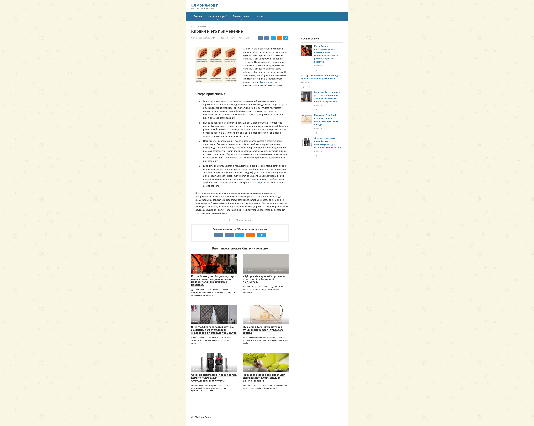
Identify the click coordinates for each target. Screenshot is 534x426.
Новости (258, 16)
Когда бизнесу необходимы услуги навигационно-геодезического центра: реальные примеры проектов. (213, 281)
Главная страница (198, 26)
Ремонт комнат (241, 16)
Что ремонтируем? (217, 16)
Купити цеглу (266, 82)
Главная (198, 16)
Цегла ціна (258, 182)
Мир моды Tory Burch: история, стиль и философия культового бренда (263, 329)
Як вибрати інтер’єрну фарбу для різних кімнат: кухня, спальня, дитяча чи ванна (264, 377)
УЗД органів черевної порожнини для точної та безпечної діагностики (264, 279)
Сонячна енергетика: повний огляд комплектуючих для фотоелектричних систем (214, 377)
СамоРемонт (204, 5)
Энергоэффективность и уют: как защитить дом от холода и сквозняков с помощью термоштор (214, 329)
